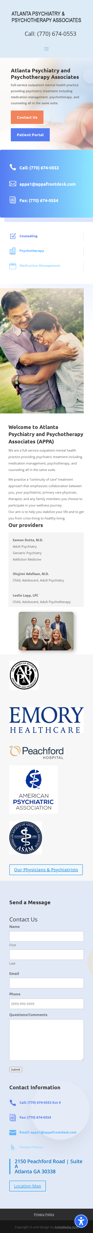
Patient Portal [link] (31, 1147)
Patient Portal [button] (30, 134)
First (12, 945)
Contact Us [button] (27, 117)
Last (12, 963)
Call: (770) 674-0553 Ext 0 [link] (40, 1102)
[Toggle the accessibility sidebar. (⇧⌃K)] (81, 1221)
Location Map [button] (27, 1186)
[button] (46, 48)
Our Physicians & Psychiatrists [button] (46, 870)
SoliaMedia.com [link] (66, 1227)
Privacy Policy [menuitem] (44, 1214)
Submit (15, 1069)
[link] (46, 23)
